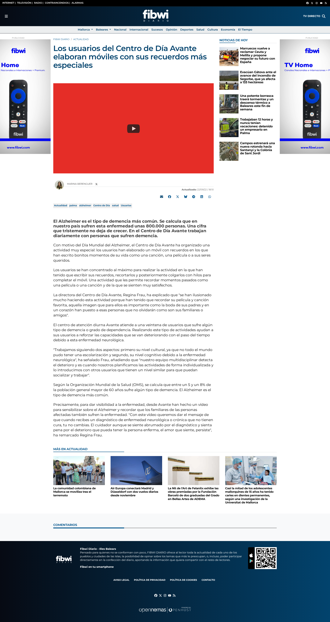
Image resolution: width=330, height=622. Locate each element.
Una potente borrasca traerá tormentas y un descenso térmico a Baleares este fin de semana (256, 102)
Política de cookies (183, 580)
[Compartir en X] (178, 196)
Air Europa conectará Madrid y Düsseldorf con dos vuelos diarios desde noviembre (134, 492)
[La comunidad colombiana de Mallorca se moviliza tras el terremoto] (79, 470)
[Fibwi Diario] (155, 16)
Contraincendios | (57, 3)
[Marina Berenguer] (59, 185)
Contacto (208, 580)
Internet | (9, 3)
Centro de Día (101, 205)
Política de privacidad (149, 580)
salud (115, 205)
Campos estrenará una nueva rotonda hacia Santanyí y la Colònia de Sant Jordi (257, 148)
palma (73, 205)
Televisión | (25, 3)
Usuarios (126, 205)
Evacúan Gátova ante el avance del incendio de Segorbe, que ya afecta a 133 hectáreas (258, 77)
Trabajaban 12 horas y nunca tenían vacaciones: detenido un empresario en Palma (256, 126)
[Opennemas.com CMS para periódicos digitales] (165, 614)
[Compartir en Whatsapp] (210, 196)
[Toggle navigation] (6, 16)
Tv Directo (311, 16)
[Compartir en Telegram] (194, 196)
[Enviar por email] (162, 196)
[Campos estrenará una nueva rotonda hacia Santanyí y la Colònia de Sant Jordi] (229, 151)
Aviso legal (121, 580)
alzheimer (85, 205)
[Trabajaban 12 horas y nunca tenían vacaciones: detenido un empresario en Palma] (229, 127)
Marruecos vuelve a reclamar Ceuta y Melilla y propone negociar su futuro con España (257, 55)
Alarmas (77, 3)
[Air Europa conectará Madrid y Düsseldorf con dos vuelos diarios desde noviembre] (136, 470)
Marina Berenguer (80, 184)
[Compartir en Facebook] (170, 196)
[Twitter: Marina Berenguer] (96, 184)
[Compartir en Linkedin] (202, 196)
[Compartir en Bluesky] (186, 196)
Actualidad (81, 39)
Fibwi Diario (61, 39)
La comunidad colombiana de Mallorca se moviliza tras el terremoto (74, 492)
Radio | (38, 3)
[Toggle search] (323, 16)
